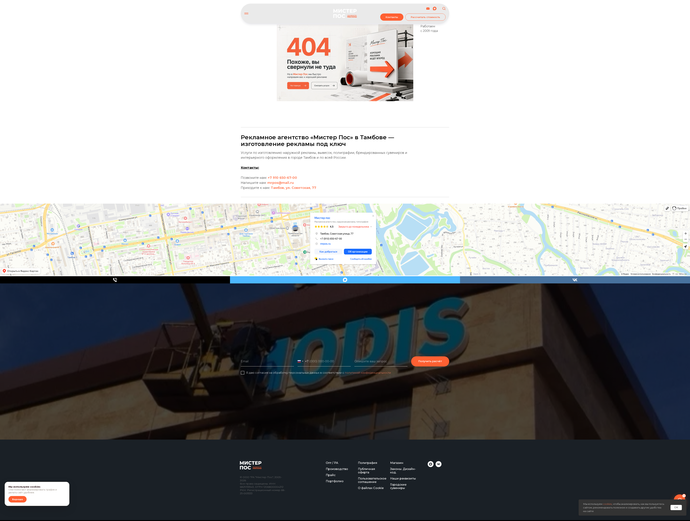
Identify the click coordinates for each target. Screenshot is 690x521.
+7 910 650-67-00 (282, 178)
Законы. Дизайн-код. (403, 470)
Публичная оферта (366, 470)
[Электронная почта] (428, 8)
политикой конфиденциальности (368, 372)
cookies (607, 503)
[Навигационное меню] (246, 13)
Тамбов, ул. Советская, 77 (293, 188)
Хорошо (17, 499)
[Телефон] (115, 279)
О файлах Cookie (371, 488)
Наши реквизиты (403, 478)
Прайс (330, 475)
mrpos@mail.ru (280, 183)
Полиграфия (367, 463)
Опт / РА (332, 463)
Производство (337, 469)
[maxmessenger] (434, 8)
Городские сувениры (398, 486)
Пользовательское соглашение (372, 480)
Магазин (396, 463)
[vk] (575, 279)
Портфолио (335, 481)
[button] (444, 8)
